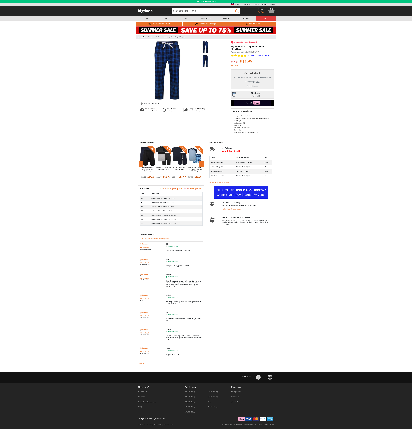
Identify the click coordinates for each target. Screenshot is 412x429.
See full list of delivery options (219, 182)
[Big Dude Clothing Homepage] (145, 10)
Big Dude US (209, 1)
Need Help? (143, 387)
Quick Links (190, 387)
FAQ (140, 407)
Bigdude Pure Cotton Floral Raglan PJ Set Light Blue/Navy (194, 169)
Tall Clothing (212, 407)
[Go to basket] (271, 10)
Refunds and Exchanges (147, 402)
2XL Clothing (190, 392)
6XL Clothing (190, 412)
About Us (256, 4)
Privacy (149, 425)
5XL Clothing (190, 407)
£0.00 (261, 12)
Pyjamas (256, 82)
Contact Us (247, 4)
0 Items (261, 9)
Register (264, 4)
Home (150, 37)
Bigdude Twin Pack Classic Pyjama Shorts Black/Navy (147, 169)
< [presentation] (140, 164)
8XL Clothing (213, 397)
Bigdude (255, 86)
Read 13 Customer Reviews (260, 55)
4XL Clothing (190, 402)
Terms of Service (169, 425)
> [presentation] (201, 164)
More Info (236, 387)
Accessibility (158, 425)
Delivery (141, 397)
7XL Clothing (213, 392)
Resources (235, 397)
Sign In (272, 4)
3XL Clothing (190, 397)
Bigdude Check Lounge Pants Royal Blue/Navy (171, 37)
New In (210, 402)
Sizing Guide (236, 392)
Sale (266, 19)
